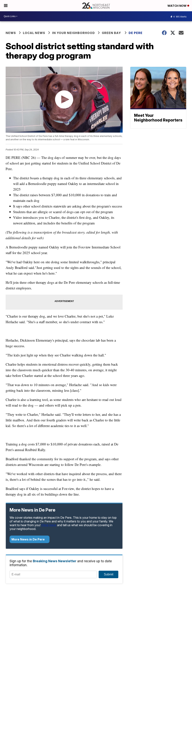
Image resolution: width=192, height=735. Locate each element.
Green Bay (112, 33)
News (11, 33)
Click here (48, 525)
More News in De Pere (28, 539)
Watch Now (177, 6)
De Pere (135, 33)
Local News (34, 33)
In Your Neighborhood (73, 33)
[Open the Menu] (6, 5)
